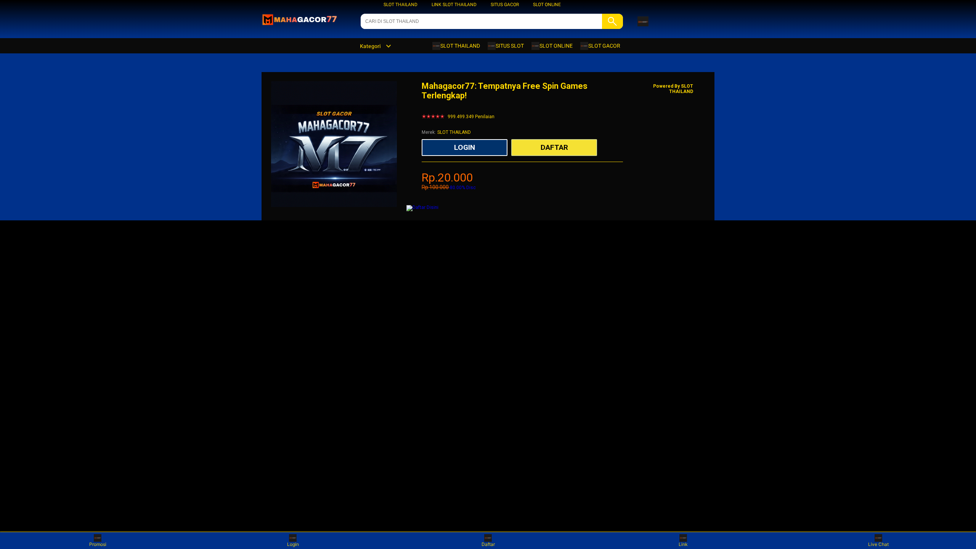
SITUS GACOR (505, 4)
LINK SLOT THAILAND (454, 4)
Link (683, 544)
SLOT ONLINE (547, 4)
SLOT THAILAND (400, 4)
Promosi (97, 544)
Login (293, 544)
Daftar (488, 544)
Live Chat (878, 544)
